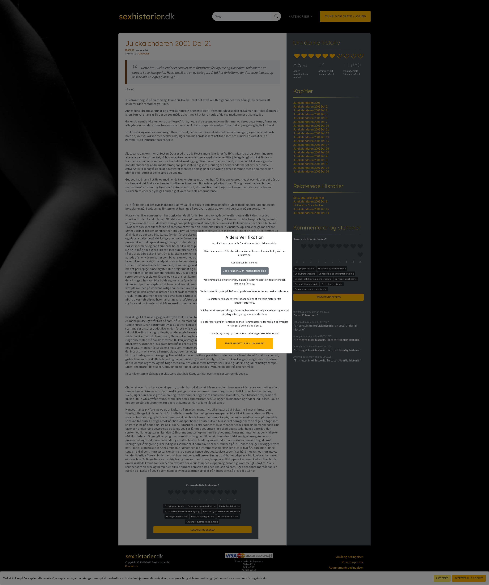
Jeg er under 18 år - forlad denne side (244, 270)
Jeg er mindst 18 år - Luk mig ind (244, 343)
